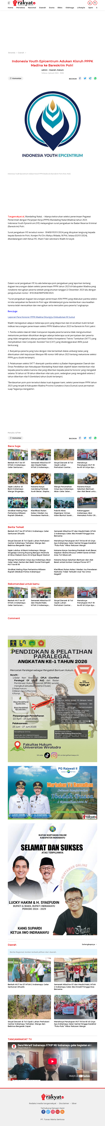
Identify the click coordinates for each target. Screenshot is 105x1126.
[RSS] (62, 1112)
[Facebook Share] (80, 78)
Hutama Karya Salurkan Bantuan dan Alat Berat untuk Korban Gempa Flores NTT (87, 489)
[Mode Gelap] (90, 3)
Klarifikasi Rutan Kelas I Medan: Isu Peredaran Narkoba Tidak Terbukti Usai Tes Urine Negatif (40, 513)
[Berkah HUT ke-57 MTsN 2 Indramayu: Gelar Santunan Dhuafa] (18, 454)
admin (44, 70)
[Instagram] (53, 1112)
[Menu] (9, 3)
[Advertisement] (52, 31)
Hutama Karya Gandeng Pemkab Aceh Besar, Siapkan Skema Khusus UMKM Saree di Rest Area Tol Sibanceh (40, 489)
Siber (74, 1103)
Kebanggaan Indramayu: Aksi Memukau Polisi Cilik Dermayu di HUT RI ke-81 (87, 513)
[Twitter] (48, 1112)
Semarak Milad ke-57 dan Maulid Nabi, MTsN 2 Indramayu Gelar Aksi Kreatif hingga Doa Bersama (41, 465)
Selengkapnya (89, 944)
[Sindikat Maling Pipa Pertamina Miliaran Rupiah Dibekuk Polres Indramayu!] (18, 502)
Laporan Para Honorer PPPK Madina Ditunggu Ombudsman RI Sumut (41, 317)
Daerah (52, 70)
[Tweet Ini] (85, 78)
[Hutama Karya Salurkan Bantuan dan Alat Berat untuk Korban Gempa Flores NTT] (87, 478)
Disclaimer (64, 1103)
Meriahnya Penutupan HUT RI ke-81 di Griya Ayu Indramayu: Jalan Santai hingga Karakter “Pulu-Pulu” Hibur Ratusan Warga (87, 465)
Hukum (60, 70)
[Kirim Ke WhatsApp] (95, 78)
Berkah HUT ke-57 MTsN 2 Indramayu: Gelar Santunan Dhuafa (17, 465)
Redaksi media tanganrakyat (42, 1103)
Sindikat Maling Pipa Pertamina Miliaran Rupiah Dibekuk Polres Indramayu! (17, 513)
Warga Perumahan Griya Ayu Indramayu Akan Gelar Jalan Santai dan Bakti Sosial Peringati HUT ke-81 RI (64, 489)
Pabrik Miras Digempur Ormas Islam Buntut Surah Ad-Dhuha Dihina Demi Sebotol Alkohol (63, 513)
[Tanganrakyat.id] (52, 1098)
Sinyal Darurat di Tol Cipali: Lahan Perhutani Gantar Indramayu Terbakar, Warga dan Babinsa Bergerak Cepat (64, 465)
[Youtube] (58, 1112)
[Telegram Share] (90, 78)
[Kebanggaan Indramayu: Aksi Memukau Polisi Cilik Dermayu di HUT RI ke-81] (87, 502)
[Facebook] (43, 1112)
